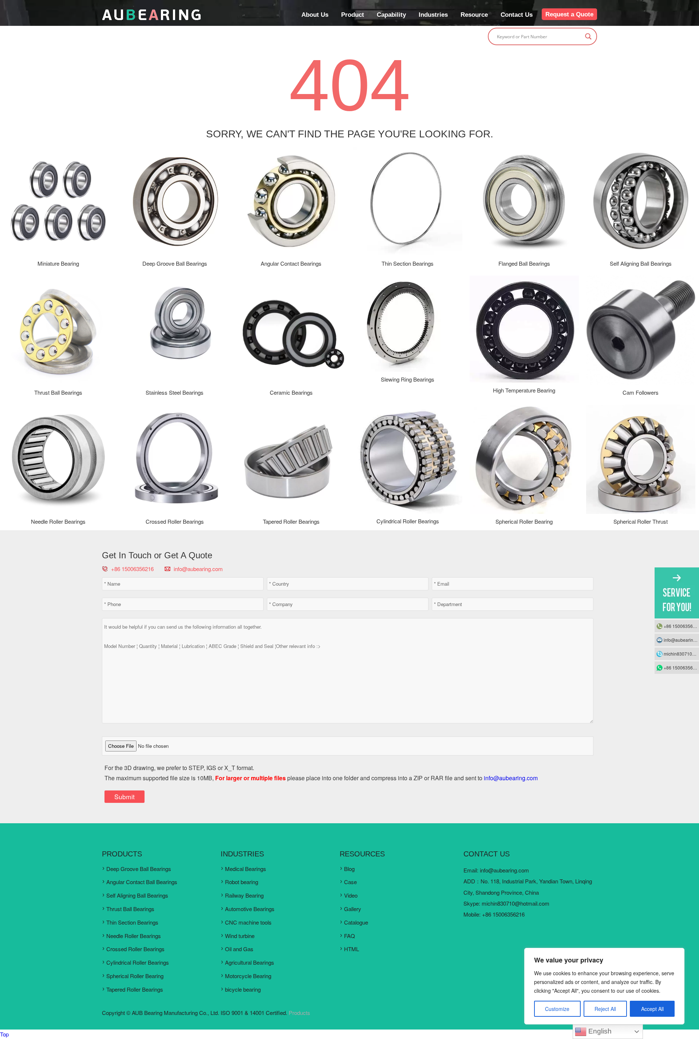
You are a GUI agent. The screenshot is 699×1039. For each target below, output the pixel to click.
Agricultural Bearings (249, 962)
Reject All (605, 1008)
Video (351, 895)
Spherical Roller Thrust (640, 521)
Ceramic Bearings (291, 392)
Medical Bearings (245, 868)
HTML (351, 949)
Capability (391, 14)
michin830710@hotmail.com (515, 903)
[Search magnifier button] (588, 36)
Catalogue (356, 922)
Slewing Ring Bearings (407, 379)
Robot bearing (241, 882)
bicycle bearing (243, 989)
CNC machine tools (248, 922)
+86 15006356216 (681, 626)
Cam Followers (641, 392)
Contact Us (517, 14)
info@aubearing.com (198, 569)
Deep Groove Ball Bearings (174, 263)
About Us (314, 14)
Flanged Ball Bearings (524, 263)
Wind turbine (239, 936)
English (599, 1031)
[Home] (151, 18)
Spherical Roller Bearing (524, 521)
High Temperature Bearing (524, 390)
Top (4, 1034)
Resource (474, 14)
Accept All (652, 1008)
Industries (433, 14)
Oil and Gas (239, 949)
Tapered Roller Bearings (291, 521)
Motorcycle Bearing (248, 976)
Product (352, 14)
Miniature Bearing (58, 263)
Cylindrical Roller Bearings (407, 521)
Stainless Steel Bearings (175, 392)
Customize (557, 1008)
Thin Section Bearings (408, 263)
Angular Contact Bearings (291, 263)
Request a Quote (569, 14)
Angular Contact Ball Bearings (141, 882)
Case (350, 882)
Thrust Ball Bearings (58, 392)
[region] (604, 986)
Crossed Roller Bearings (175, 521)
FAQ (349, 936)
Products (299, 1012)
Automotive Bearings (250, 909)
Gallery (352, 909)
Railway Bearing (244, 895)
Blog (349, 868)
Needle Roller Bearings (58, 521)
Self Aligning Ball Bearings (641, 263)
